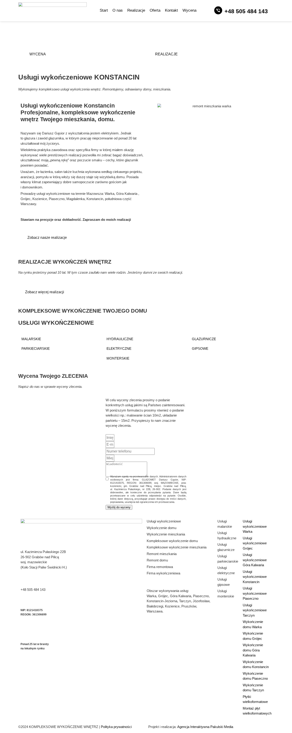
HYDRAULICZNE (120, 339)
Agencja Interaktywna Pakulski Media (205, 727)
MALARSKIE (31, 339)
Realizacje (136, 10)
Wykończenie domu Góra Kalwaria (253, 650)
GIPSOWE (200, 348)
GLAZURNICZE (204, 339)
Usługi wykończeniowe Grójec (255, 543)
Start (104, 10)
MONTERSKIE (118, 358)
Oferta (155, 10)
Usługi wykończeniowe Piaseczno (255, 593)
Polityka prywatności (116, 727)
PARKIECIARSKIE (35, 348)
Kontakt (171, 10)
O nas (117, 10)
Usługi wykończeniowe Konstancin (255, 577)
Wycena (189, 10)
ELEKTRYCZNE (119, 348)
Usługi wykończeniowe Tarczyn (255, 610)
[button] (61, 339)
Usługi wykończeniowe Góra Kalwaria (255, 560)
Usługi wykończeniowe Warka (255, 526)
